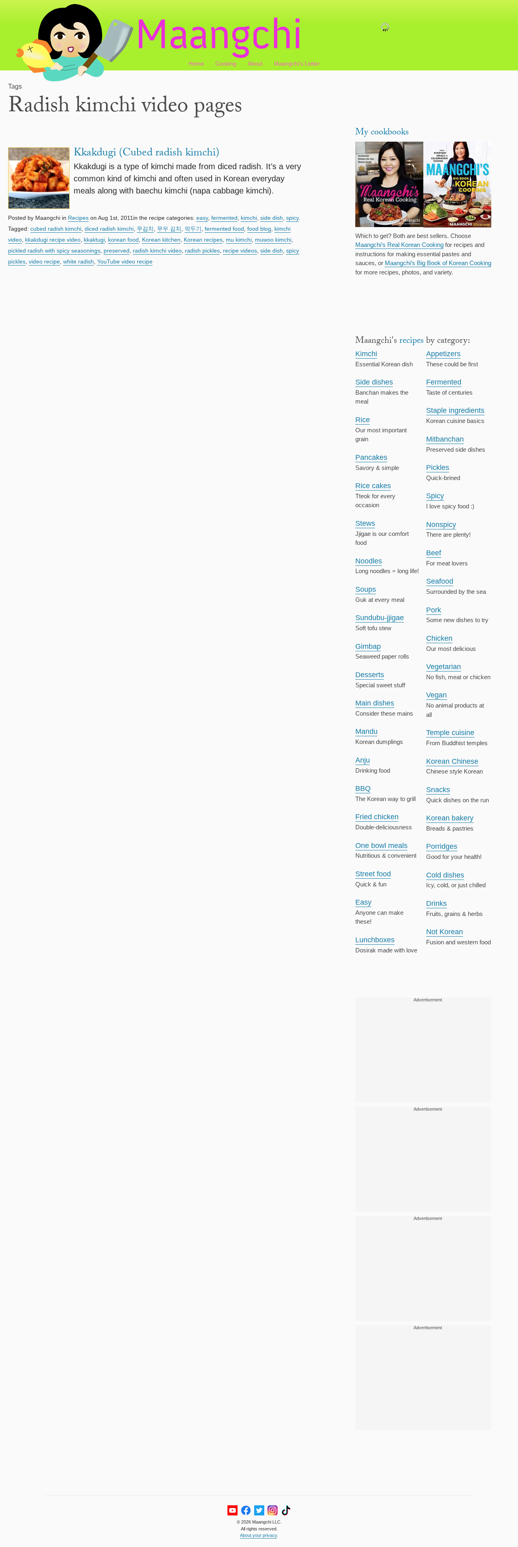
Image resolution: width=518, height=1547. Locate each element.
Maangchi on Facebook (246, 1510)
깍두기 (193, 228)
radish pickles (202, 250)
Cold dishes (445, 875)
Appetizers (443, 354)
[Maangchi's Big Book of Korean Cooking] (457, 186)
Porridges (441, 846)
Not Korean (444, 932)
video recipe (44, 261)
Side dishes (374, 382)
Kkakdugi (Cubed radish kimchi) (146, 153)
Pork (433, 610)
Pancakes (371, 457)
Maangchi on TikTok (286, 1510)
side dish (271, 218)
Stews (365, 523)
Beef (433, 553)
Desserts (369, 675)
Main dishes (374, 703)
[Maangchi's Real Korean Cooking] (389, 186)
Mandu (366, 731)
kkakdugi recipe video (53, 239)
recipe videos (240, 250)
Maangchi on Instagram (272, 1510)
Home (196, 63)
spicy (292, 218)
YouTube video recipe (125, 261)
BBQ (363, 788)
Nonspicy (441, 525)
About (255, 63)
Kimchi (366, 354)
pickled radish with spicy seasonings (54, 250)
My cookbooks (382, 132)
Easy (363, 902)
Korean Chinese (452, 761)
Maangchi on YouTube (232, 1510)
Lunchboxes (375, 940)
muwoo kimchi (273, 239)
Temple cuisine (450, 733)
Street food (373, 874)
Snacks (438, 790)
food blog (259, 228)
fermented (224, 218)
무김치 (145, 228)
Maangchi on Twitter (259, 1510)
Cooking (225, 63)
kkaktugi (94, 239)
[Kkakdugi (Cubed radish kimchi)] (39, 179)
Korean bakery (449, 818)
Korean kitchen (161, 239)
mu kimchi (239, 239)
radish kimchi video (157, 250)
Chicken (439, 638)
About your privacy (258, 1535)
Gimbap (368, 646)
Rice (362, 420)
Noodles (368, 561)
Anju (362, 760)
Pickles (437, 467)
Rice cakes (373, 486)
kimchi (249, 218)
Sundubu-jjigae (379, 618)
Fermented (443, 382)
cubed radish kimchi (55, 228)
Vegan (436, 695)
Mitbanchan (445, 439)
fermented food (224, 228)
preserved (117, 250)
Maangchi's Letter (297, 63)
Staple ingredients (455, 410)
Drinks (436, 903)
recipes (411, 341)
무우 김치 (169, 228)
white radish (78, 261)
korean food (123, 239)
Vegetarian (443, 667)
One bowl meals (381, 846)
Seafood (439, 581)
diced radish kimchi (109, 228)
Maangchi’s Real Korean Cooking (399, 244)
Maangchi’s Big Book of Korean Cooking (438, 262)
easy (202, 218)
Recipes (78, 218)
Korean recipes (203, 239)
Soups (365, 589)
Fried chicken (377, 817)
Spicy (435, 496)
